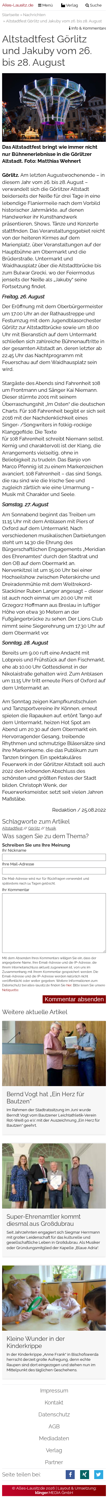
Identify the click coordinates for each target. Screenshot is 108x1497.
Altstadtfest (12, 828)
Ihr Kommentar (15, 890)
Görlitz (34, 828)
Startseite (10, 15)
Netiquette (10, 990)
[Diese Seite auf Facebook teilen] (70, 1474)
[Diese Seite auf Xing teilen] (84, 1474)
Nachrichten (34, 15)
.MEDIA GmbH (54, 1492)
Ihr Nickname (14, 850)
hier (68, 985)
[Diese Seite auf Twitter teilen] (98, 1474)
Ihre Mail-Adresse (18, 864)
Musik (51, 828)
